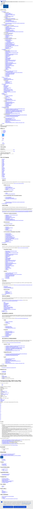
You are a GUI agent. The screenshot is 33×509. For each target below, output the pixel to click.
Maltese (3, 171)
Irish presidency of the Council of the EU (11, 21)
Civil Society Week (8, 39)
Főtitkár (7, 17)
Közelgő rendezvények (9, 81)
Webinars (7, 291)
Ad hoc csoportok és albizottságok (10, 358)
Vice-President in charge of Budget (10, 14)
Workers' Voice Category (9, 101)
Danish (3, 160)
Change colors (2, 148)
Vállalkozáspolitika (8, 57)
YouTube (3, 143)
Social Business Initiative (5, 442)
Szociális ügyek (8, 267)
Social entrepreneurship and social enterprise (8, 441)
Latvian (3, 170)
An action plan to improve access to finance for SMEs (9, 443)
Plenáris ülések (6, 286)
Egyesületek (7, 333)
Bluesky (3, 136)
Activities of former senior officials (6, 481)
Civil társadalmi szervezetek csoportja (11, 100)
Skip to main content (3, 0)
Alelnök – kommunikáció (9, 187)
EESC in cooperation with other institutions (8, 496)
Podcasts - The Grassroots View (8, 89)
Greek (3, 162)
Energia (7, 257)
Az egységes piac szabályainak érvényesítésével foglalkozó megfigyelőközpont (16, 353)
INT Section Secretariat (14, 445)
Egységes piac (7, 66)
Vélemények (7, 215)
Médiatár (6, 92)
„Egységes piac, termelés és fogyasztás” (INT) (12, 109)
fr (0, 410)
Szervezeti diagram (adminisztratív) (10, 18)
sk (0, 418)
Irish (2, 166)
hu (0, 411)
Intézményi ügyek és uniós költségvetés (11, 63)
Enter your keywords (3, 125)
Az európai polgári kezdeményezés (10, 237)
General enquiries (4, 465)
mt (0, 414)
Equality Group (8, 361)
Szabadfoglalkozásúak (9, 334)
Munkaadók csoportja (8, 98)
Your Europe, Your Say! (9, 43)
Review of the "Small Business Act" (7, 440)
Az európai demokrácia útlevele (10, 42)
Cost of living (7, 75)
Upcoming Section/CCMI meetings (8, 79)
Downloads (3, 459)
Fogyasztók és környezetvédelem (10, 102)
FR (2, 385)
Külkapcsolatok (8, 59)
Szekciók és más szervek (5, 107)
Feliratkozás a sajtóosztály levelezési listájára (10, 91)
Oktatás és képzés (8, 55)
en (0, 407)
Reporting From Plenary (7, 305)
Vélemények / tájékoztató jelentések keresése (12, 26)
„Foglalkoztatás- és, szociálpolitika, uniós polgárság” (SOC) (14, 348)
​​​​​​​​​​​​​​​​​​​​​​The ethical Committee (9, 202)
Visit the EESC (4, 464)
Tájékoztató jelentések (9, 27)
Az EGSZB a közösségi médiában (8, 90)
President (3, 93)
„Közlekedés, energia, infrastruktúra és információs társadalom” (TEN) (15, 110)
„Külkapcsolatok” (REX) (9, 112)
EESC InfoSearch (5, 470)
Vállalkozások (4, 371)
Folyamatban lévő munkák (9, 218)
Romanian (3, 174)
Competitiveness (2, 399)
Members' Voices (6, 88)
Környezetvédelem (8, 58)
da (0, 405)
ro (0, 417)
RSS (2, 486)
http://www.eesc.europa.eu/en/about (19, 183)
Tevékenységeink (4, 24)
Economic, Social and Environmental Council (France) (10, 498)
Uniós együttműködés (8, 197)
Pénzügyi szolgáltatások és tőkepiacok (11, 60)
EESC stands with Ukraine (9, 71)
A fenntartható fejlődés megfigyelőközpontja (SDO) (13, 115)
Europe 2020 (2, 400)
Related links (4, 460)
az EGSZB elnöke (8, 13)
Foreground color (2, 149)
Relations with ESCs (8, 48)
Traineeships (3, 491)
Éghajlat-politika (8, 51)
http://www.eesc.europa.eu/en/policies (23, 247)
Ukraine (3, 123)
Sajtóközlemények (6, 85)
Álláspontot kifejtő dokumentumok (10, 28)
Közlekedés (7, 69)
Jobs (2, 490)
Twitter (4, 132)
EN (2, 384)
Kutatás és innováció (8, 64)
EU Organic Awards (8, 46)
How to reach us (4, 463)
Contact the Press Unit (7, 308)
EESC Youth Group (8, 121)
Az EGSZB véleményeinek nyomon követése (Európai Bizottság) (14, 31)
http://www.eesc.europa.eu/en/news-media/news (16, 300)
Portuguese (3, 173)
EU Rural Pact (7, 76)
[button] (1, 457)
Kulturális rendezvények (9, 83)
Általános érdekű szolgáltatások (10, 65)
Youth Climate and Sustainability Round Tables (12, 45)
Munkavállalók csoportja (9, 99)
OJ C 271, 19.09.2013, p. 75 (5, 392)
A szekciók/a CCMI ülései (7, 78)
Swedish (3, 176)
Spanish (3, 163)
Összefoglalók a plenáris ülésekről (10, 219)
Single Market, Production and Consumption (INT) (9, 367)
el (0, 406)
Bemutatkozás (4, 11)
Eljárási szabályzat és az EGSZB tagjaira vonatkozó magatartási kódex (15, 23)
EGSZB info (5, 87)
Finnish (3, 165)
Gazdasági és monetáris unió (9, 54)
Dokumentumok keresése (9, 33)
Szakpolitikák (4, 49)
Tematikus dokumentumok (9, 35)
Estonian (3, 164)
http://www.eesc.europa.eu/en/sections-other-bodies (14, 342)
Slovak (3, 175)
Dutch (3, 172)
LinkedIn (4, 130)
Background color (2, 151)
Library (3, 469)
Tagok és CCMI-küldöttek (9, 95)
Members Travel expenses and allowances (7, 480)
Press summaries (6, 86)
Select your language (3, 153)
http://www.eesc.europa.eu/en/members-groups (21, 318)
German (3, 161)
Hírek (4, 84)
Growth (1, 401)
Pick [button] (14, 149)
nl (0, 415)
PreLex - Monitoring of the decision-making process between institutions (11, 455)
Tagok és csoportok (4, 311)
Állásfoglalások (8, 29)
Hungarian (3, 168)
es (0, 408)
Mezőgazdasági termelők (9, 103)
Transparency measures (5, 478)
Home (3, 375)
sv (0, 419)
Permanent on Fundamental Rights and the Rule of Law (13, 120)
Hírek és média (4, 294)
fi (0, 409)
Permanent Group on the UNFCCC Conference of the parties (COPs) (15, 122)
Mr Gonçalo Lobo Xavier (4, 394)
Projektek (7, 229)
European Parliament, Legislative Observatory (7, 454)
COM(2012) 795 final (4, 391)
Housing (7, 61)
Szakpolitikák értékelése (9, 37)
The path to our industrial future (10, 44)
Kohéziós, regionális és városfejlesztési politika (12, 52)
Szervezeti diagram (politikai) (9, 16)
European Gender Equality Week (10, 73)
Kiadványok (7, 34)
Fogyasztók (7, 53)
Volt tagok (7, 96)
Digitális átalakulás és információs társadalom (12, 254)
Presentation (9, 41)
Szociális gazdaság (8, 105)
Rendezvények (8, 82)
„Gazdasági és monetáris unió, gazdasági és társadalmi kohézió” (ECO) (15, 108)
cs (0, 404)
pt (0, 416)
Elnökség (7, 15)
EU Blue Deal (7, 74)
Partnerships (7, 47)
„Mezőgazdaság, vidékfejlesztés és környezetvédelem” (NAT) (14, 111)
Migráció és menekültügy (9, 264)
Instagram (4, 131)
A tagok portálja (8, 97)
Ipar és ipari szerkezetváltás (9, 62)
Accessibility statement (5, 482)
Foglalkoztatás (7, 56)
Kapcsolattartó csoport (9, 118)
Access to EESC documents (6, 479)
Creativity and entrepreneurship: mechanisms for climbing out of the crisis (12, 439)
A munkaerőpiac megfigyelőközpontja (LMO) (12, 116)
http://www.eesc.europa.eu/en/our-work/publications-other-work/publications (18, 211)
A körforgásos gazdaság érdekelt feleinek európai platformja (14, 72)
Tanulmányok (7, 36)
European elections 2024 (9, 40)
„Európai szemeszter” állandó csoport (11, 119)
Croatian (3, 167)
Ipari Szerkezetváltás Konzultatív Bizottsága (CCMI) (13, 113)
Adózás (7, 68)
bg (0, 403)
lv (0, 413)
